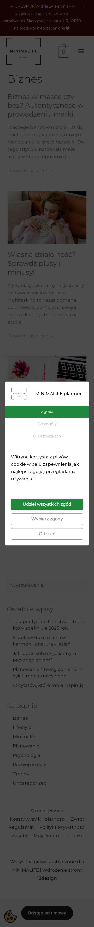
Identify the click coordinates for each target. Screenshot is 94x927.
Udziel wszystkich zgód (47, 504)
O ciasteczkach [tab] (47, 436)
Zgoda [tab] (47, 411)
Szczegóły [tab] (47, 424)
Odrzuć (47, 533)
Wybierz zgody (47, 518)
